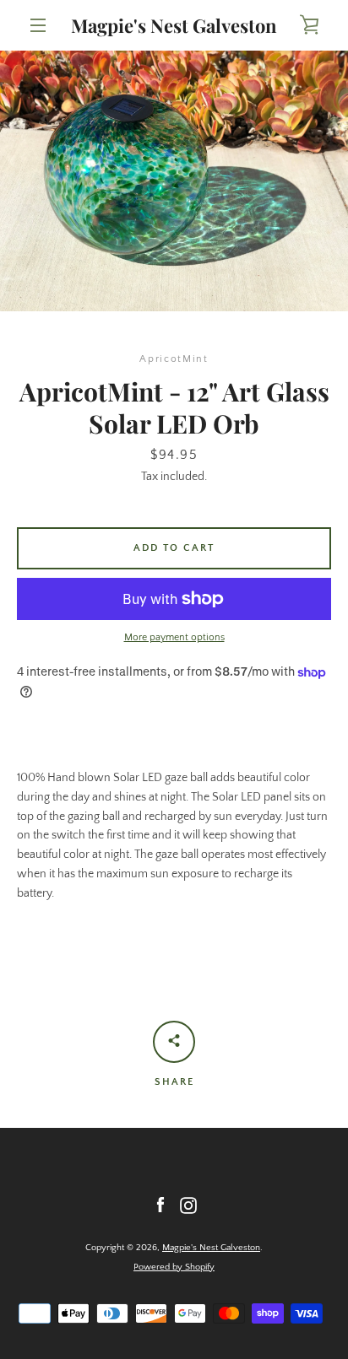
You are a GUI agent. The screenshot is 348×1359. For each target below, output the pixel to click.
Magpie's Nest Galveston (174, 25)
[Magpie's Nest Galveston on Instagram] (188, 1204)
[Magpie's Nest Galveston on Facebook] (160, 1204)
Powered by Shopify (174, 1267)
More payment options (174, 637)
